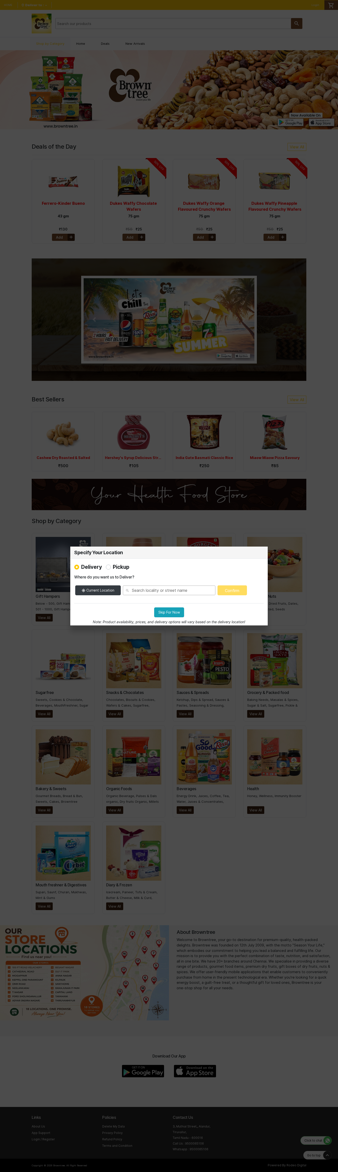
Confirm (232, 590)
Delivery (91, 567)
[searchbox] (169, 590)
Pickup (121, 567)
